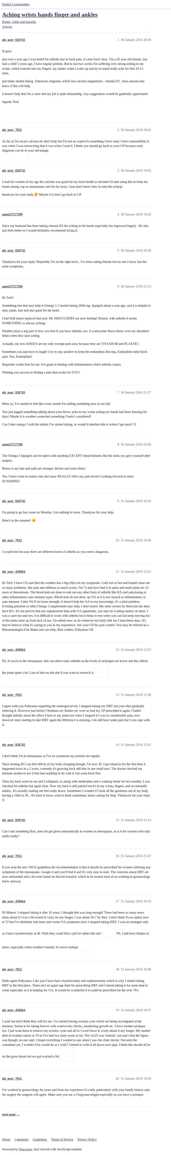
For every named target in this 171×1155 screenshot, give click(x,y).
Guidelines (40, 1139)
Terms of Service (62, 1139)
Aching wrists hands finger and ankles (50, 14)
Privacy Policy (87, 1139)
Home (6, 1139)
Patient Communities (15, 4)
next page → (11, 1114)
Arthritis (7, 26)
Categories (22, 1139)
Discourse (25, 1149)
